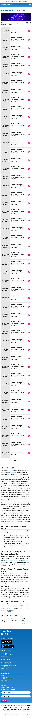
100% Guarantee (5, 656)
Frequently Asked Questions (8, 654)
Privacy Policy (4, 677)
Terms (2, 675)
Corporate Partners (6, 662)
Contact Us (4, 653)
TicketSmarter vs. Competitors (8, 665)
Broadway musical (10, 472)
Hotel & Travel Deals (6, 666)
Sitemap (3, 681)
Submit (4, 701)
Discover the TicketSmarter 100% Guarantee (16, 1)
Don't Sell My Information (7, 678)
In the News (4, 668)
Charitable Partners (6, 663)
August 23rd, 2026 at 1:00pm (9, 560)
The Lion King (12, 476)
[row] (16, 31)
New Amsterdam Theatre (10, 610)
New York (2, 609)
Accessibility (4, 680)
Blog (2, 669)
